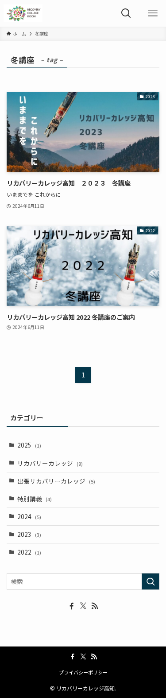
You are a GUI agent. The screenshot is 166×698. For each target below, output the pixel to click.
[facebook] (71, 606)
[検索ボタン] (126, 13)
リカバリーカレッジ (50, 463)
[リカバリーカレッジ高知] (23, 13)
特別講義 (34, 498)
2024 (29, 516)
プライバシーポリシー (83, 672)
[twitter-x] (83, 606)
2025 (29, 444)
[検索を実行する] (150, 581)
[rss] (94, 606)
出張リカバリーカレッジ (56, 480)
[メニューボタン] (152, 13)
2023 (29, 534)
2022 (29, 551)
